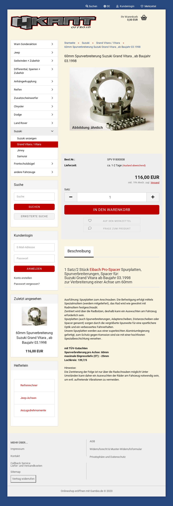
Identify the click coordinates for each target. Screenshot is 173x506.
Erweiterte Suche (34, 216)
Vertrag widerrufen (23, 478)
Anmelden (34, 268)
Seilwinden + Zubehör (27, 60)
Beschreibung (79, 251)
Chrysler (19, 106)
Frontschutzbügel (24, 163)
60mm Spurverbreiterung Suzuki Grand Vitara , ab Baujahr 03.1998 (34, 338)
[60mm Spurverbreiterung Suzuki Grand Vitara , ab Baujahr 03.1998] (112, 98)
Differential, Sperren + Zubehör (27, 71)
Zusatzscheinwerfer (26, 98)
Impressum (17, 448)
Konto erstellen (23, 278)
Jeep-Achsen (28, 397)
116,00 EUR (34, 351)
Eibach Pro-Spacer (105, 269)
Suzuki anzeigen (26, 138)
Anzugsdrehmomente (33, 410)
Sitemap (15, 471)
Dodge (18, 114)
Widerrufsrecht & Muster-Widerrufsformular (116, 449)
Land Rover (20, 123)
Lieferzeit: (70, 165)
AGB (92, 441)
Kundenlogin (126, 6)
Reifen (18, 89)
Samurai (22, 156)
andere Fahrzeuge (24, 172)
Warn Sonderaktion (25, 44)
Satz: (67, 189)
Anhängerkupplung (25, 81)
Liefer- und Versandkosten (26, 465)
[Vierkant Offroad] (54, 22)
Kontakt (15, 456)
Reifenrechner (28, 385)
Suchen (92, 6)
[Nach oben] (11, 500)
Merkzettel (149, 6)
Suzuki (18, 131)
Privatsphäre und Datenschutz (108, 456)
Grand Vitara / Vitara (29, 144)
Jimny (20, 150)
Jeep (17, 52)
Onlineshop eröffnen (73, 491)
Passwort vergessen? (27, 283)
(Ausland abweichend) (134, 165)
